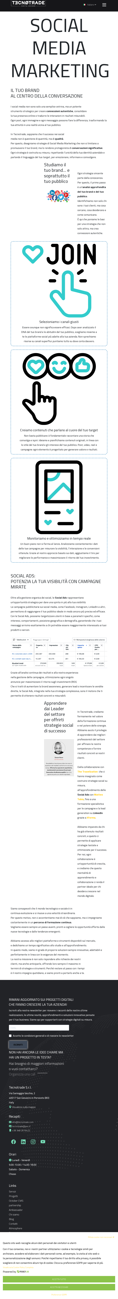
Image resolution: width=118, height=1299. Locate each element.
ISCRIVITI (18, 1045)
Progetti (13, 1196)
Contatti (13, 1223)
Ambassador (16, 1210)
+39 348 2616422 (21, 1130)
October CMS (16, 1200)
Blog (11, 1219)
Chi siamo (14, 1214)
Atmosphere (15, 1228)
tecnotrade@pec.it (21, 1126)
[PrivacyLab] (22, 1271)
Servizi (12, 1191)
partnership (15, 1205)
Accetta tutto (59, 1279)
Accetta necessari (59, 1287)
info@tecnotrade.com (22, 1122)
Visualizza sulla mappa (23, 1107)
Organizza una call (22, 1074)
